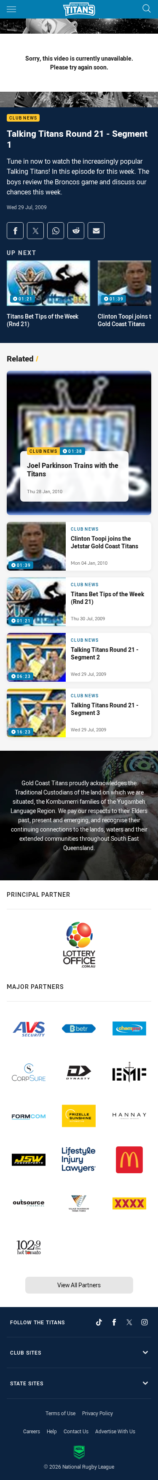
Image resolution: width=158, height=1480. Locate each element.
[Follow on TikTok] (99, 1322)
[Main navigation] (11, 9)
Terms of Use (60, 1413)
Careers (31, 1431)
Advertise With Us (115, 1431)
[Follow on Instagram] (144, 1322)
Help (52, 1431)
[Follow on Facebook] (114, 1322)
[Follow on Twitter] (129, 1322)
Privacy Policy (97, 1413)
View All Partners (79, 1285)
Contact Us (76, 1431)
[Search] (146, 9)
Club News (23, 118)
